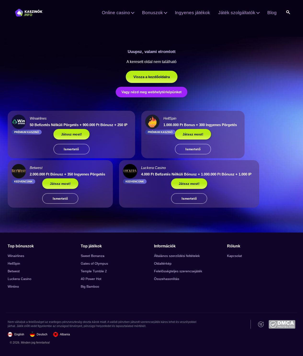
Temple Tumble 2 (94, 271)
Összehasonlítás (166, 279)
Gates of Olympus (94, 263)
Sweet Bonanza (92, 256)
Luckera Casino (19, 279)
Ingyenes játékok (192, 12)
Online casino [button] (116, 12)
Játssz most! (71, 134)
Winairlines (16, 256)
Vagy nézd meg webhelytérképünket (151, 92)
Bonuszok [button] (152, 12)
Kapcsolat (234, 256)
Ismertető (71, 149)
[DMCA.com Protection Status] (282, 324)
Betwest (14, 271)
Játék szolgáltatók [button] (236, 12)
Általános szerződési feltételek (177, 256)
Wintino (13, 286)
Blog (272, 12)
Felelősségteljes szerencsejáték (178, 271)
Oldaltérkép (163, 263)
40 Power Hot (91, 279)
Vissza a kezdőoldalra (151, 77)
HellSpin (14, 263)
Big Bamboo (90, 286)
